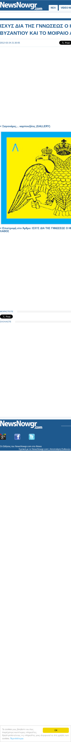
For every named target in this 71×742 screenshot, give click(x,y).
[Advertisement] (29, 386)
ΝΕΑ (53, 7)
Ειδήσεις (7, 446)
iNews (39, 446)
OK (55, 730)
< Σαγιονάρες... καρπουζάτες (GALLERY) (25, 126)
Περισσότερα (16, 738)
